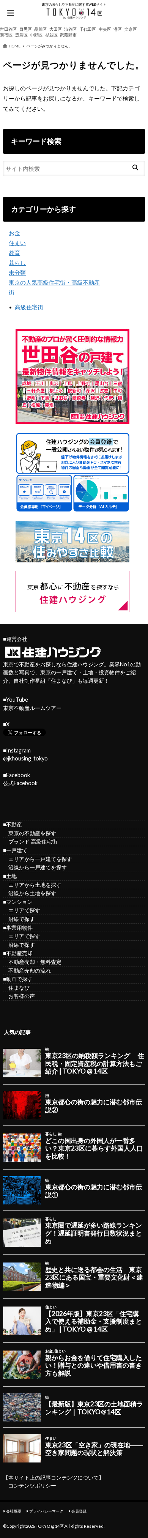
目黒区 (25, 29)
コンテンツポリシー (32, 1485)
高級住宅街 (29, 307)
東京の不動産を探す (29, 833)
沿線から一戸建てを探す (35, 867)
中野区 (36, 34)
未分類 (17, 272)
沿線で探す (19, 919)
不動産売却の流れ (27, 970)
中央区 (105, 29)
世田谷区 (8, 29)
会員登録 (79, 1511)
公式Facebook (20, 783)
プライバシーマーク (46, 1511)
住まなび (61, 680)
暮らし (17, 262)
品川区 (40, 29)
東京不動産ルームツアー (32, 708)
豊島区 (21, 34)
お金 (14, 233)
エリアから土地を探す (32, 885)
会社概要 (13, 1511)
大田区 (55, 29)
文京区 (130, 29)
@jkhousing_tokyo (25, 758)
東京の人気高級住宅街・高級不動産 (54, 282)
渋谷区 (70, 29)
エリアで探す (21, 910)
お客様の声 (19, 996)
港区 (117, 29)
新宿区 (6, 34)
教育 (14, 252)
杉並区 (51, 34)
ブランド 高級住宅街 (30, 841)
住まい (17, 242)
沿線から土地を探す (29, 893)
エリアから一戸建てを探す (37, 859)
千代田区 (87, 29)
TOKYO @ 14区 (50, 1526)
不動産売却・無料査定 (32, 962)
